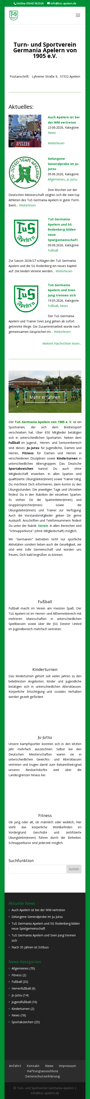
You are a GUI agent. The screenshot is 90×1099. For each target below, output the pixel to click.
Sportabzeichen (22, 1022)
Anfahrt (15, 1066)
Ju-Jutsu (72, 179)
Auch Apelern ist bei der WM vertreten (64, 119)
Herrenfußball (21, 988)
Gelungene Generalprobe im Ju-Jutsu (63, 164)
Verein (43, 526)
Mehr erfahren (44, 397)
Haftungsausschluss (42, 1071)
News (52, 133)
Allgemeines (56, 179)
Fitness (45, 815)
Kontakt (33, 1066)
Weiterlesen (56, 143)
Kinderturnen (44, 669)
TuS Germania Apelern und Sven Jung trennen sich (62, 290)
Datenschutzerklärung (42, 1076)
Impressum (67, 1066)
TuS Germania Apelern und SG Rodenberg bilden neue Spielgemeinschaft (63, 229)
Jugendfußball (21, 1002)
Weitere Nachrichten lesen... (61, 343)
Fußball (53, 250)
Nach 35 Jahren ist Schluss (30, 947)
